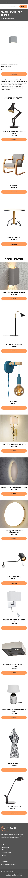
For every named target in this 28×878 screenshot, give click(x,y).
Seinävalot (11, 18)
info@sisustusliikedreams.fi (6, 1)
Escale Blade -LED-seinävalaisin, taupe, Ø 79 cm (14, 487)
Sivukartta (19, 875)
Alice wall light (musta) (14, 577)
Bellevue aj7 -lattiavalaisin (14, 344)
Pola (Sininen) (14, 401)
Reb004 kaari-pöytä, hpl (14, 238)
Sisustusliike (6, 847)
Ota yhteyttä (13, 874)
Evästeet (19, 874)
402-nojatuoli (14, 185)
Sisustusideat (6, 850)
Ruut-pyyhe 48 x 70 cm (14, 763)
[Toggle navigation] (2, 6)
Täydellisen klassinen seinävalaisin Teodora (14, 444)
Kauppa (23, 6)
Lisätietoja (14, 74)
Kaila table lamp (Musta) (14, 806)
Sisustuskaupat (7, 852)
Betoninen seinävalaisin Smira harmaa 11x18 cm (14, 292)
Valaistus (4, 18)
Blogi (4, 855)
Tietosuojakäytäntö (11, 875)
